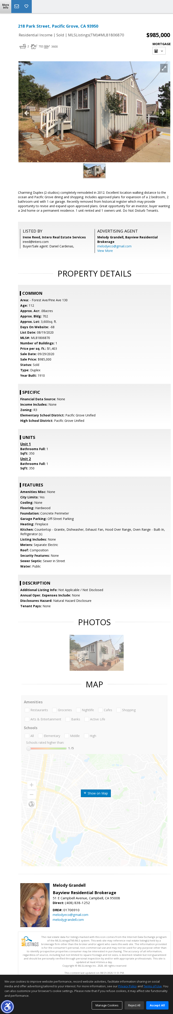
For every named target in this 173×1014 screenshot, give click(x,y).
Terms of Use (152, 986)
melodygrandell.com (68, 919)
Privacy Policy (127, 986)
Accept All (157, 1005)
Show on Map (97, 793)
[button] (7, 1007)
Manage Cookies (107, 1005)
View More (105, 251)
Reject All (134, 1005)
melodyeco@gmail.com (114, 246)
